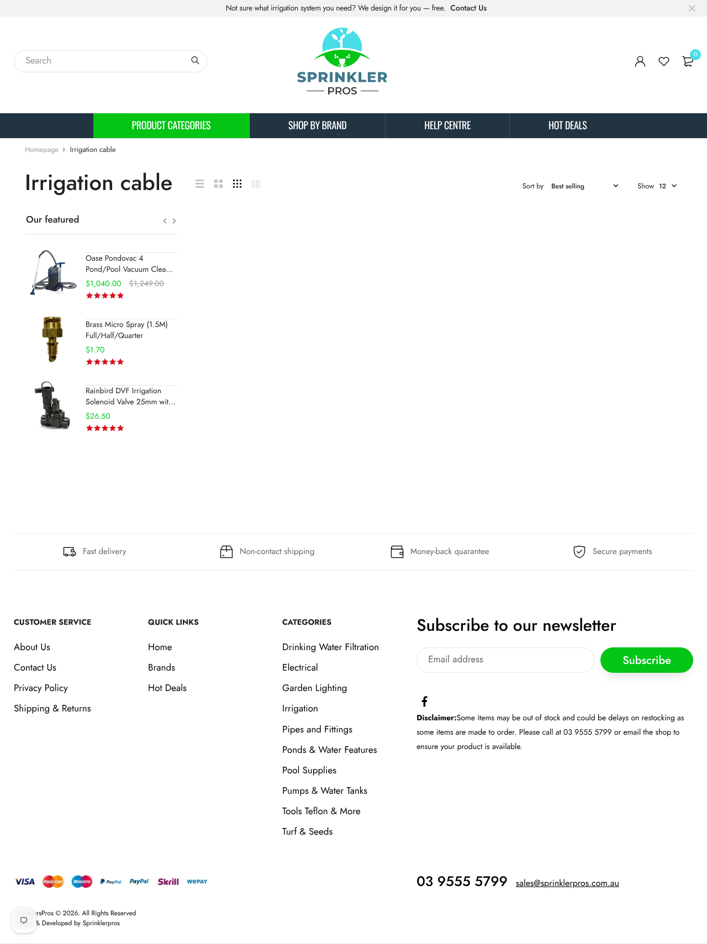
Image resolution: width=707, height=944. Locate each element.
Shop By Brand (317, 125)
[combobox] (110, 61)
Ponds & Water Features (329, 750)
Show (645, 186)
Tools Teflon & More (321, 812)
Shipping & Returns (52, 709)
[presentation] (165, 221)
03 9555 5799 (462, 882)
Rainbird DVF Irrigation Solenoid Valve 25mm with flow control (129, 402)
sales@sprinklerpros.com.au (567, 883)
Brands (161, 667)
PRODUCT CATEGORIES (171, 125)
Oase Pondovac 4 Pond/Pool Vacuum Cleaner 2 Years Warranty (131, 269)
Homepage (42, 149)
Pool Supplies (309, 770)
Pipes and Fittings (317, 729)
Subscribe (646, 660)
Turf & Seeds (307, 832)
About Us (32, 647)
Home (160, 647)
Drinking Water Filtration (330, 647)
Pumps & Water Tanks (324, 791)
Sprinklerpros (101, 923)
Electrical (300, 667)
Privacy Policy (41, 688)
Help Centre (447, 125)
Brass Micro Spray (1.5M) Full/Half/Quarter (127, 330)
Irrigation (300, 709)
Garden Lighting (314, 688)
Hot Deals (567, 125)
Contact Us (468, 8)
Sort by (533, 186)
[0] (687, 61)
